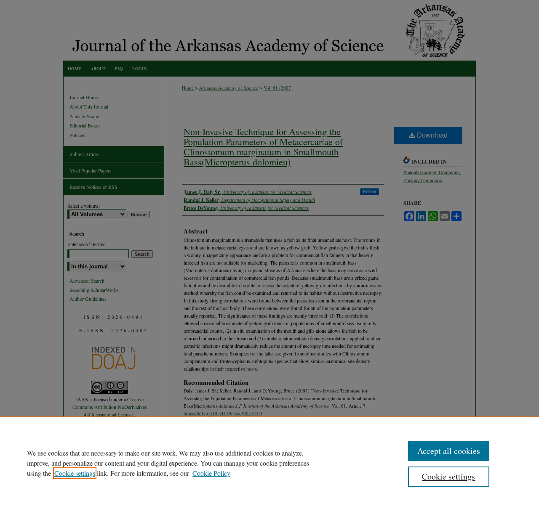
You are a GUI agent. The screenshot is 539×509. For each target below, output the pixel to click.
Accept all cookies (448, 450)
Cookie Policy (211, 473)
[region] (269, 462)
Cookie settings (74, 473)
